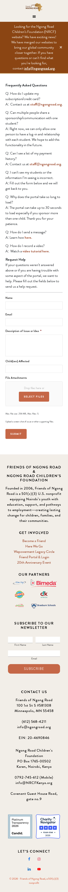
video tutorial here (35, 251)
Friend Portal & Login (34, 557)
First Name (20, 645)
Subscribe (34, 668)
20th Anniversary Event (34, 562)
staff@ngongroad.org (46, 104)
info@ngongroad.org (39, 68)
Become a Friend (34, 540)
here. (28, 237)
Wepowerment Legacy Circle (34, 551)
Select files (34, 396)
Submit (16, 434)
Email (34, 658)
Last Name (47, 645)
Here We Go (34, 546)
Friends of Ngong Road (34, 7)
